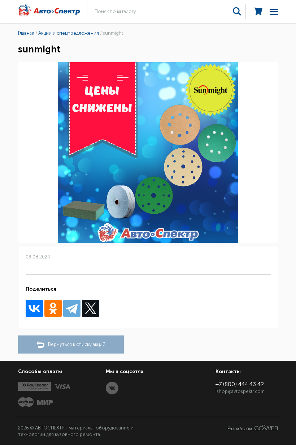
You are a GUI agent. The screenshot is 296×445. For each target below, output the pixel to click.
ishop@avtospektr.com (240, 391)
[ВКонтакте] (34, 308)
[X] (90, 308)
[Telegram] (71, 308)
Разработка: (240, 428)
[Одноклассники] (53, 308)
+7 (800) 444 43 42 (240, 384)
